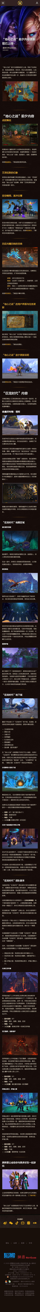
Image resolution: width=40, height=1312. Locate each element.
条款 (23, 1243)
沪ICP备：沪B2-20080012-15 (20, 1273)
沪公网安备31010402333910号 (21, 1277)
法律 (15, 1243)
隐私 (7, 1243)
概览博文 (29, 230)
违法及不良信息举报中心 (26, 1284)
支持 (30, 1243)
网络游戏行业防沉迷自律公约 (20, 1278)
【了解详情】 (32, 1195)
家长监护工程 (10, 1284)
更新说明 (8, 382)
